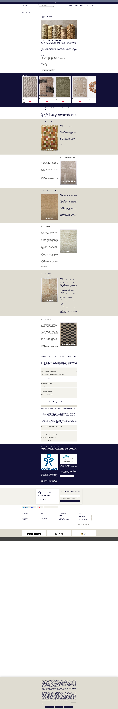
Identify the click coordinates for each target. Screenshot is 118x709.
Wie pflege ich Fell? (44, 386)
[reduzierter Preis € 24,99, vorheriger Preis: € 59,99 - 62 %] (30, 87)
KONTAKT (80, 513)
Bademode (33, 9)
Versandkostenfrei (44, 518)
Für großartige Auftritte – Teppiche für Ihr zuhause (50, 57)
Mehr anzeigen (73, 498)
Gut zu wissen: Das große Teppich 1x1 (48, 69)
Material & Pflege (25, 518)
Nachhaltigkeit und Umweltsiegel (48, 70)
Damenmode (27, 9)
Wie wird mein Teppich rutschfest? (47, 429)
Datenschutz (34, 539)
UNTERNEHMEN (62, 513)
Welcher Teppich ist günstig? (46, 440)
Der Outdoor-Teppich (45, 65)
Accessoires (45, 9)
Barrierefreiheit (39, 539)
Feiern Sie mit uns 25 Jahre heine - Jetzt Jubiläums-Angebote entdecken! (59, 0)
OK (68, 706)
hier (64, 685)
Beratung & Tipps (25, 516)
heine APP (42, 519)
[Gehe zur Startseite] (25, 5)
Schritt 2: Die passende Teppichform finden (48, 371)
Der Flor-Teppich (44, 63)
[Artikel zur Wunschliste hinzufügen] (36, 78)
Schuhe (41, 9)
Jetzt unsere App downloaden (34, 531)
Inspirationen (50, 9)
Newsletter (42, 515)
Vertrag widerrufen (25, 539)
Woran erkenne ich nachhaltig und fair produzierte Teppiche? (51, 426)
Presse (60, 516)
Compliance (49, 539)
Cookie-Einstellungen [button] (55, 539)
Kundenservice (24, 12)
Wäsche (37, 9)
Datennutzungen (71, 680)
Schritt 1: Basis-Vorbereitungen (46, 368)
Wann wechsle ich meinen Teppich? (47, 394)
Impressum (44, 539)
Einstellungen (59, 706)
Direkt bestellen (25, 519)
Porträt (60, 515)
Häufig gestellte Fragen (26, 515)
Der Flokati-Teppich (45, 64)
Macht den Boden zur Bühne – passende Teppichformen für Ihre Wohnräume (55, 66)
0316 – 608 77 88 (82, 526)
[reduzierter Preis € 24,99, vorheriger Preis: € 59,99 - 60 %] (80, 87)
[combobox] (48, 5)
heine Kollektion (56, 9)
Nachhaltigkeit (61, 518)
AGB (30, 539)
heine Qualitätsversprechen (64, 519)
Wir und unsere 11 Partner (46, 680)
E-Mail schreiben (82, 516)
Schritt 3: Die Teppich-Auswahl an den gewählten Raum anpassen (52, 374)
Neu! (23, 9)
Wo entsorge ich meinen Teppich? (47, 397)
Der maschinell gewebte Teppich (47, 60)
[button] (95, 87)
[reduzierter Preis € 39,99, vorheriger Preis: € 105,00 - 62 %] (47, 87)
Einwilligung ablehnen (49, 706)
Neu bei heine (43, 516)
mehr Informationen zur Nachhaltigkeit (66, 476)
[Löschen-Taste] (53, 5)
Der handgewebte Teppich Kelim (47, 59)
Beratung (29, 12)
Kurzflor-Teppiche (45, 417)
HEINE (42, 513)
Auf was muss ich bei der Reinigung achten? (48, 388)
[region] (59, 693)
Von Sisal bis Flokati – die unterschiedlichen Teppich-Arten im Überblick (54, 58)
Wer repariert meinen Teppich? (46, 391)
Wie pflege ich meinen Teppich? (46, 383)
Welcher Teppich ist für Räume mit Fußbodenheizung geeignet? (52, 406)
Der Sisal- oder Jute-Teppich (46, 62)
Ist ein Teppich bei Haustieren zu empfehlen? (49, 434)
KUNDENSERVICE (25, 513)
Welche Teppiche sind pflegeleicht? (47, 431)
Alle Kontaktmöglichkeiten (84, 519)
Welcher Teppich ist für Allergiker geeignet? (48, 437)
